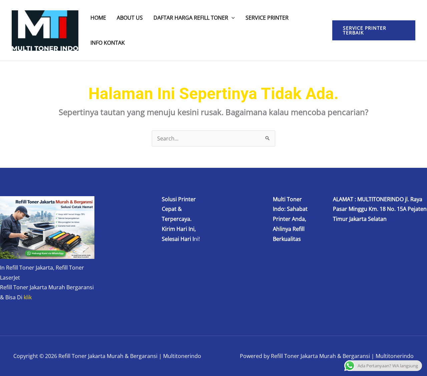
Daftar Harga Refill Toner (190, 18)
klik (28, 297)
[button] (231, 17)
